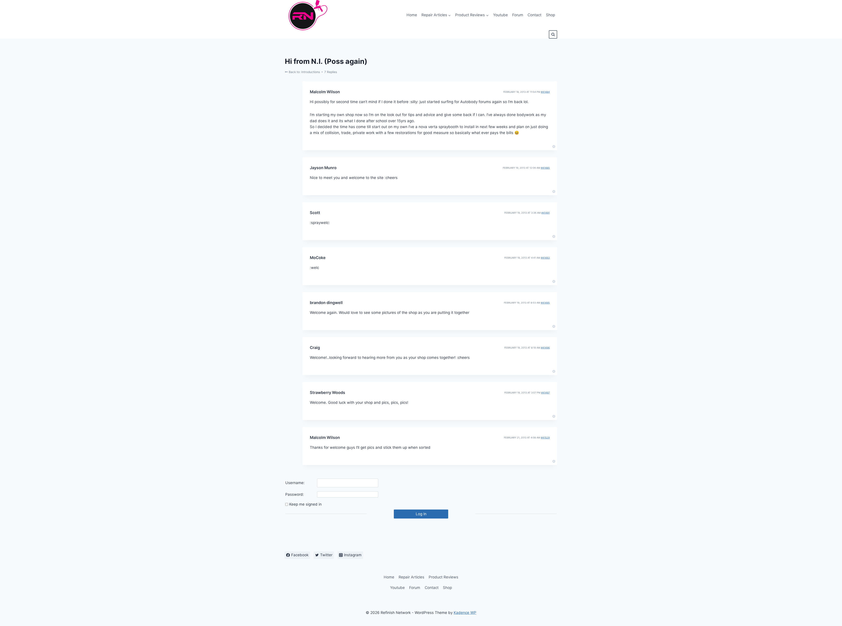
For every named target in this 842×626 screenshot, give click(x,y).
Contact (534, 15)
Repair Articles (411, 577)
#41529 (545, 437)
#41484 (545, 91)
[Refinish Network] (307, 15)
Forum (517, 15)
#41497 (545, 392)
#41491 (545, 212)
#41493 (545, 257)
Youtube (500, 15)
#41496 (545, 347)
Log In (421, 514)
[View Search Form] (553, 34)
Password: (294, 494)
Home (412, 15)
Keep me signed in (305, 504)
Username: (295, 483)
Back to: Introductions (304, 72)
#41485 (545, 167)
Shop (550, 15)
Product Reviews (443, 577)
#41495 (545, 302)
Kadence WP (465, 612)
